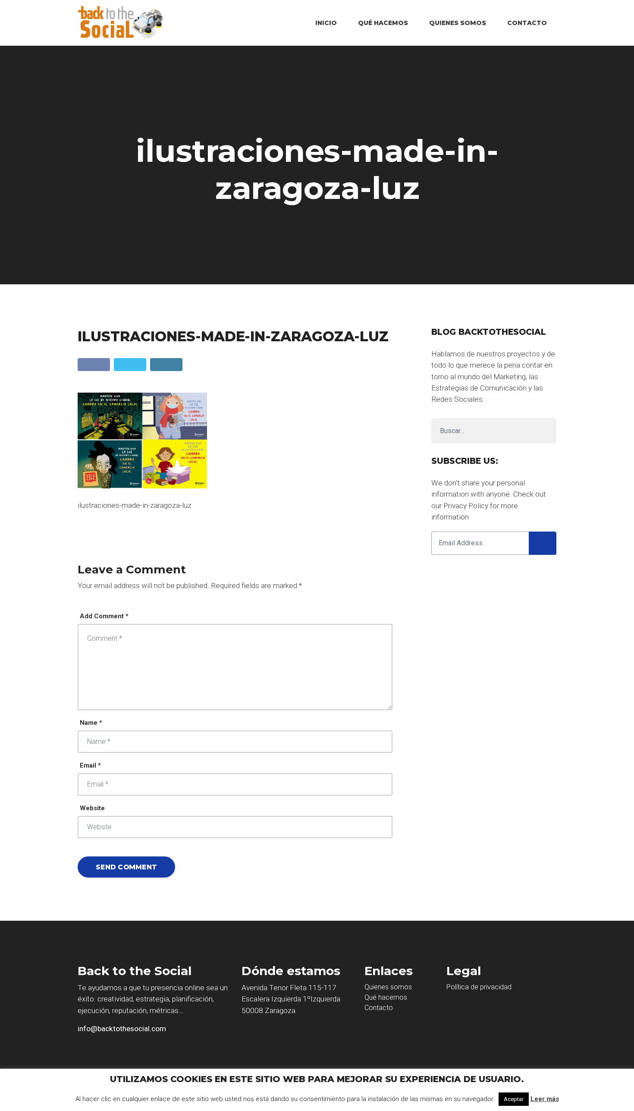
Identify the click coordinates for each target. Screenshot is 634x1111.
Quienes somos (388, 987)
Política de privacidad (479, 987)
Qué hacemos (385, 997)
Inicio (326, 23)
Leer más (544, 1099)
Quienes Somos (457, 23)
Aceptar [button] (514, 1099)
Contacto (527, 23)
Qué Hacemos (383, 23)
